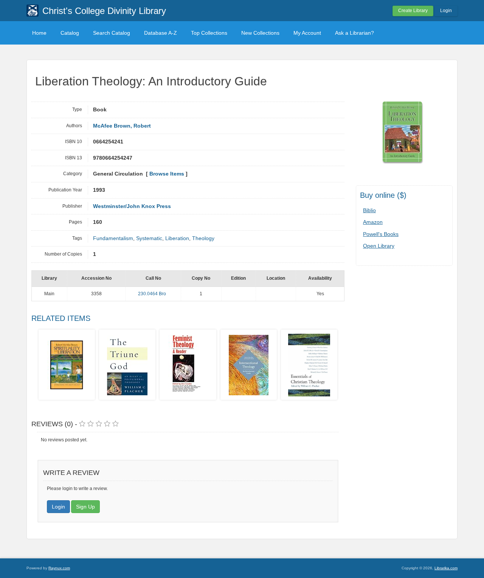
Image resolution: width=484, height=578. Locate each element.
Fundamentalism (113, 238)
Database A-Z (160, 33)
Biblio (369, 210)
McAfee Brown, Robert (122, 126)
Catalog (69, 33)
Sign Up (85, 507)
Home (39, 33)
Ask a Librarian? (354, 33)
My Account (307, 33)
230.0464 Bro (152, 293)
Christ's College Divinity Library (104, 11)
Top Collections (209, 33)
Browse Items (166, 174)
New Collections (260, 33)
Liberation (177, 238)
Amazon (373, 222)
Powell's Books (381, 234)
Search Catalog (111, 33)
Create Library (413, 10)
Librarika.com (446, 568)
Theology (203, 238)
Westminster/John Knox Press (132, 206)
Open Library (378, 246)
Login (446, 10)
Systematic (149, 238)
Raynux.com (59, 568)
